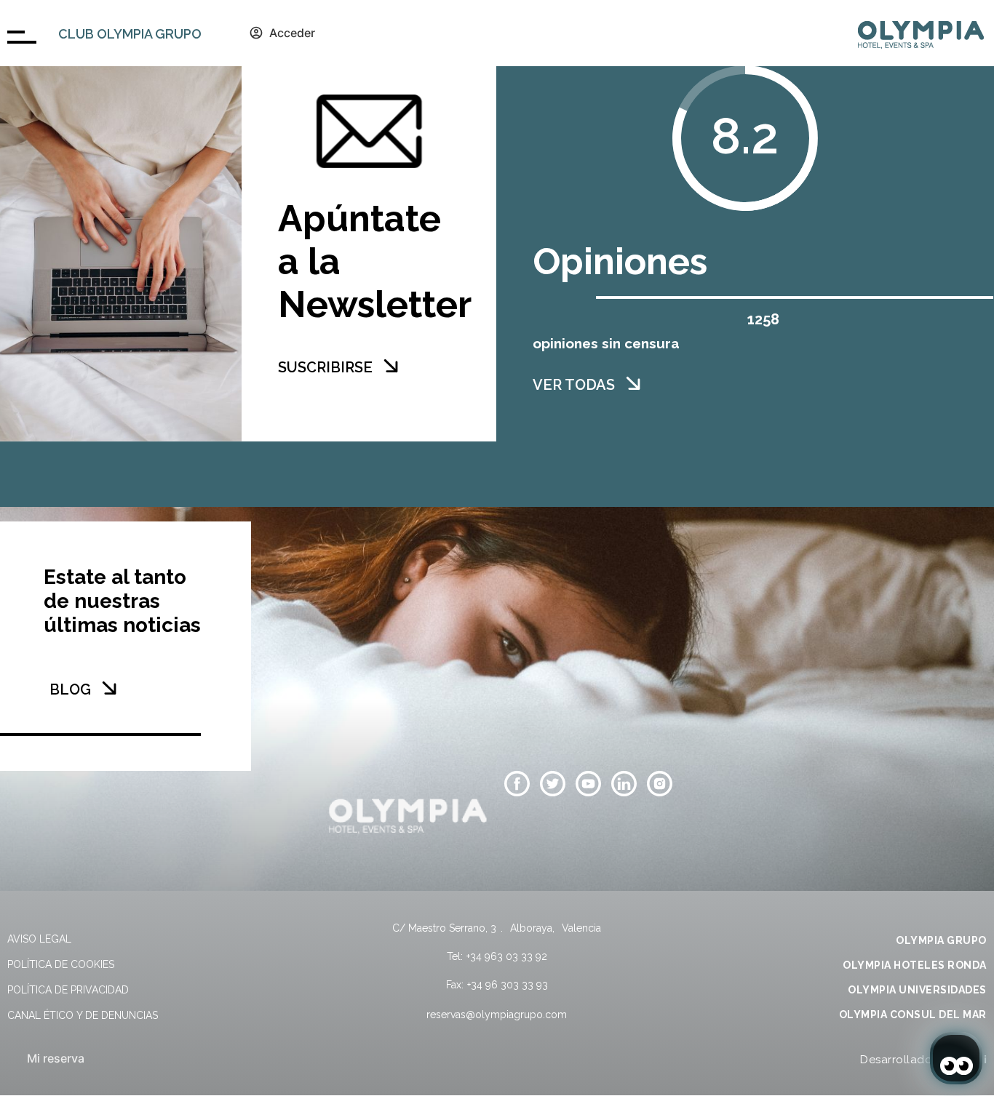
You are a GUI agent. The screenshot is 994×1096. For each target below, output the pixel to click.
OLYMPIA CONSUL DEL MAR (913, 1014)
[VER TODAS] (633, 383)
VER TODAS (574, 384)
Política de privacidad (68, 990)
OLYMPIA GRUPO (941, 940)
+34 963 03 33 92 (506, 956)
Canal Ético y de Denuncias (82, 1015)
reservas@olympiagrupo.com (496, 1014)
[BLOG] (109, 688)
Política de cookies (60, 964)
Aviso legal (39, 939)
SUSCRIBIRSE (325, 367)
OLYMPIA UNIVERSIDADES (917, 990)
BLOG (70, 689)
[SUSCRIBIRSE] (390, 366)
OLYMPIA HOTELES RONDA (915, 965)
